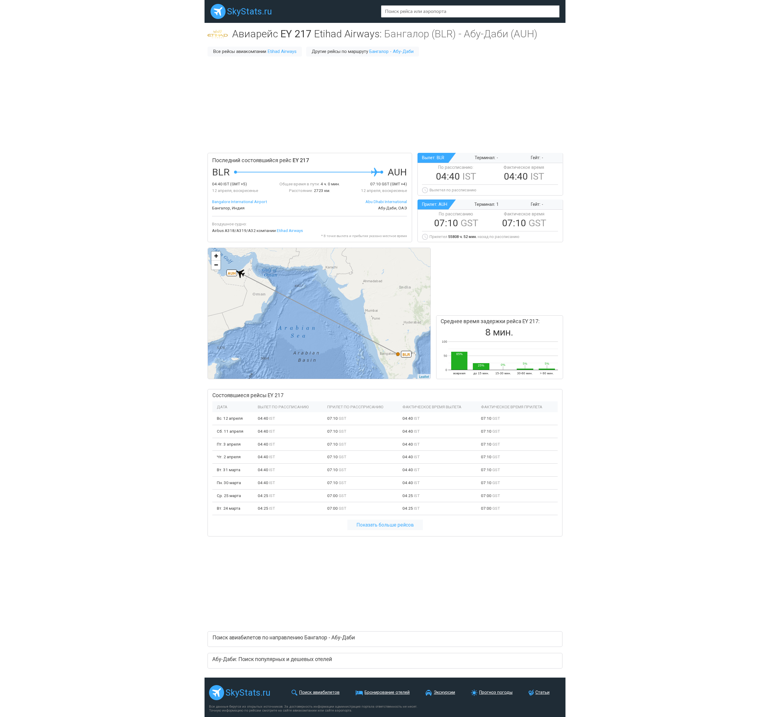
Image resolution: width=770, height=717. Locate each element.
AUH (232, 273)
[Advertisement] (385, 105)
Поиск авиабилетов (319, 692)
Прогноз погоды (496, 692)
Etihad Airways (282, 51)
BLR (406, 354)
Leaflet (424, 376)
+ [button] (216, 256)
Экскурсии (444, 692)
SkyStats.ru (249, 11)
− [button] (216, 265)
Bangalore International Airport (239, 201)
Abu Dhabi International (386, 201)
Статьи (542, 692)
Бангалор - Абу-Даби (391, 51)
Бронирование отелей (387, 692)
